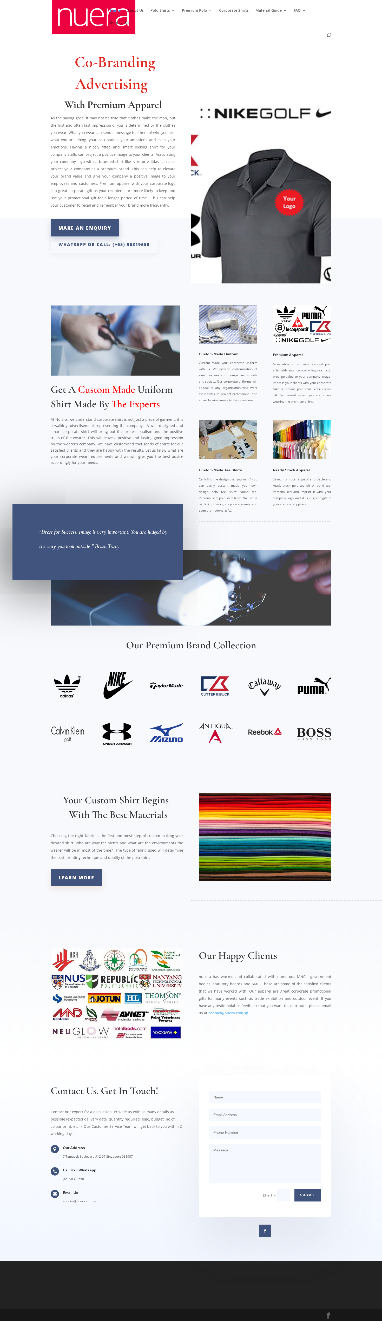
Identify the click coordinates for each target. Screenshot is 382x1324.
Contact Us (119, 23)
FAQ (297, 11)
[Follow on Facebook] (265, 1231)
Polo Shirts (160, 11)
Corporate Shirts (234, 11)
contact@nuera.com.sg (228, 1012)
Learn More (76, 877)
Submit (307, 1195)
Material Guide (268, 11)
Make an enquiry (84, 228)
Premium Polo (194, 11)
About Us (135, 11)
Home (115, 11)
